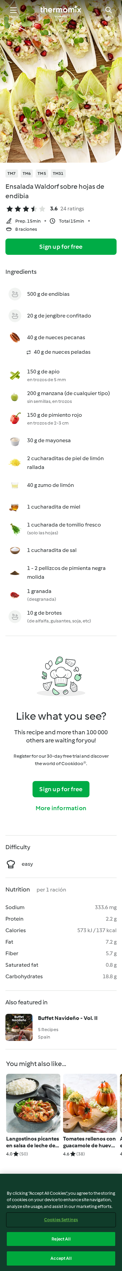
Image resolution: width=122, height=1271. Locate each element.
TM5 (42, 173)
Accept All (60, 1258)
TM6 (27, 173)
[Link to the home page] (61, 12)
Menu (13, 17)
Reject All (61, 1239)
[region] (61, 1222)
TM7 (11, 173)
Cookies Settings (61, 1219)
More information (61, 808)
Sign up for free (60, 246)
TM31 (58, 173)
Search (108, 17)
